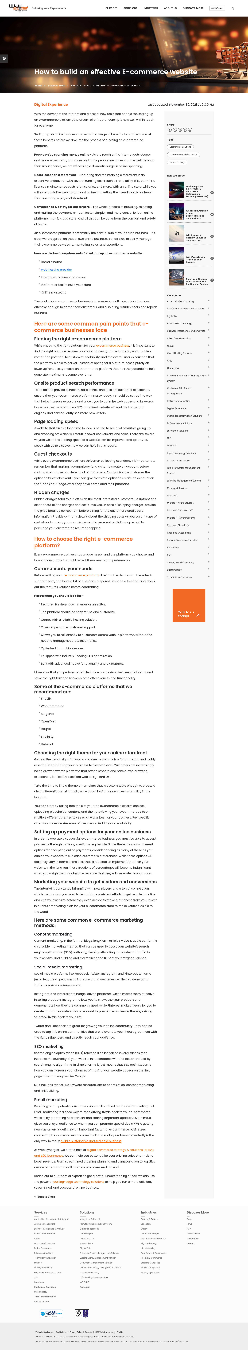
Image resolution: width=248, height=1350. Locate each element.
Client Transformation (179, 338)
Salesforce (173, 547)
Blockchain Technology (179, 323)
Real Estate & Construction (154, 1253)
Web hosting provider (56, 270)
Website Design (177, 162)
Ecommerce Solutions (180, 147)
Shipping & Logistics (150, 1262)
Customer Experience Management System (186, 378)
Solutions (130, 8)
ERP (169, 438)
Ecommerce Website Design (183, 154)
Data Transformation (178, 401)
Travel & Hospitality (150, 1267)
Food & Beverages (150, 1233)
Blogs (74, 85)
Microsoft (172, 495)
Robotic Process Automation (182, 540)
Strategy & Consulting (45, 1287)
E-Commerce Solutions (179, 423)
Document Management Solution (96, 1262)
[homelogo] (37, 8)
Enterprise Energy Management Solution (99, 1253)
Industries (151, 8)
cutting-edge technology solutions (78, 1182)
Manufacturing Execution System (96, 1224)
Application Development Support (185, 308)
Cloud (170, 345)
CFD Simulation (41, 1301)
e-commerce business (112, 345)
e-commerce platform (82, 575)
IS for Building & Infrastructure (94, 1277)
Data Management (89, 1228)
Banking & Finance (149, 1219)
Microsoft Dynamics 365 (180, 510)
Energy (144, 1228)
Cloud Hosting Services (179, 353)
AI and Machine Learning (180, 301)
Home (38, 85)
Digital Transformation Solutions (184, 415)
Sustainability (174, 570)
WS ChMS (84, 1282)
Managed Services (177, 488)
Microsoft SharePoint (178, 525)
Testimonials (193, 1238)
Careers (191, 1243)
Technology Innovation (45, 1258)
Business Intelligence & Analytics (49, 1228)
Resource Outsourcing (179, 532)
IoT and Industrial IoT (178, 460)
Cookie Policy (62, 1332)
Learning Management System (184, 480)
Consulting (173, 368)
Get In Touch (217, 8)
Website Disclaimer (44, 1332)
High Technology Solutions (181, 453)
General (171, 445)
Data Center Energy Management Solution (100, 1267)
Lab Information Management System (183, 470)
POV (189, 1228)
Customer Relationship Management (179, 391)
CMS (169, 360)
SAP (169, 555)
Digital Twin (85, 1248)
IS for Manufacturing (89, 1272)
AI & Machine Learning (44, 1224)
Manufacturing (148, 1248)
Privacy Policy (76, 1332)
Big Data (172, 316)
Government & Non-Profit (153, 1238)
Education (146, 1224)
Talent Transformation (179, 577)
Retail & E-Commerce (151, 1258)
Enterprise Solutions (177, 430)
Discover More (193, 8)
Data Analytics (87, 1238)
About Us (170, 8)
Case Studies (193, 1233)
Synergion (85, 1287)
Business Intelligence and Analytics (186, 330)
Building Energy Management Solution (98, 1258)
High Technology (149, 1243)
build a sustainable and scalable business (91, 1141)
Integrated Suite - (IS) (90, 1219)
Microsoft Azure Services (180, 502)
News (189, 1224)
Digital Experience (177, 408)
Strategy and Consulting (180, 562)
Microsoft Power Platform (181, 517)
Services (111, 8)
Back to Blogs (46, 1197)
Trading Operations (150, 1272)
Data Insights (86, 1233)
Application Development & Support (51, 1219)
